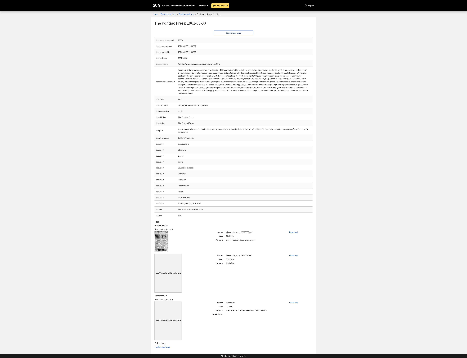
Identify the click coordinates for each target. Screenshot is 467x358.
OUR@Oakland (221, 5)
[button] (306, 5)
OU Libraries (226, 356)
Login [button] (310, 5)
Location (242, 356)
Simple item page (233, 33)
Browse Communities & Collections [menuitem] (178, 5)
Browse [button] (202, 5)
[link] (162, 347)
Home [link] (155, 14)
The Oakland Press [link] (168, 14)
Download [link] (293, 232)
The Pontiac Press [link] (186, 14)
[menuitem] (203, 5)
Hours (234, 356)
